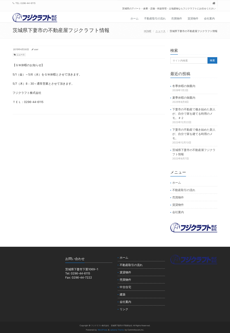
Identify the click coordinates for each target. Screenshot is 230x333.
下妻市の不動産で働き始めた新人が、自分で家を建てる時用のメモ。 (193, 134)
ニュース (160, 31)
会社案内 (209, 18)
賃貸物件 (193, 18)
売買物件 (176, 18)
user (36, 49)
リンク (124, 309)
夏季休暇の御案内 (183, 97)
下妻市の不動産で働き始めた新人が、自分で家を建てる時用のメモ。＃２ (193, 113)
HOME (147, 31)
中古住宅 (125, 287)
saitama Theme (117, 330)
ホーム (134, 18)
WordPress (102, 330)
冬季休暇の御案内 (183, 86)
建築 (122, 294)
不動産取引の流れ (155, 18)
